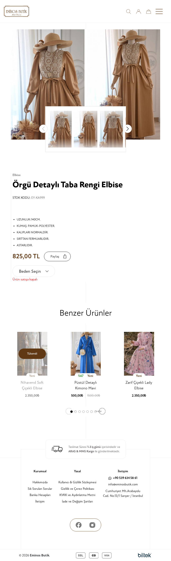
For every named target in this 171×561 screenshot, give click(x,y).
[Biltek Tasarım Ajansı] (144, 555)
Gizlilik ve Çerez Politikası (77, 489)
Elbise (17, 175)
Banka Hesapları (40, 495)
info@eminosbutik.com (123, 484)
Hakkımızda (40, 482)
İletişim (40, 502)
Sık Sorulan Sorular (40, 489)
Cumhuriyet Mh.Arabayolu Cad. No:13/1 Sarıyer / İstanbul (123, 493)
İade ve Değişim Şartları (77, 502)
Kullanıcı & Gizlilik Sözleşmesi (77, 482)
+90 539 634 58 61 (124, 478)
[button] (127, 129)
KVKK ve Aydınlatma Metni (77, 495)
